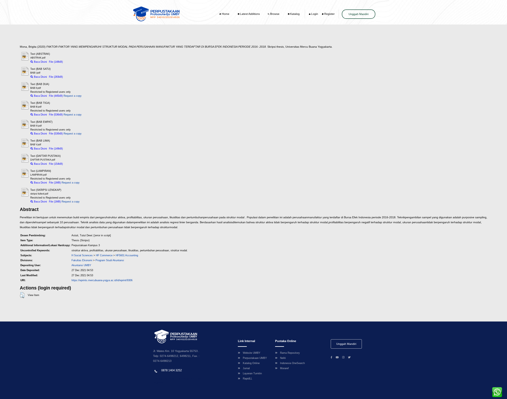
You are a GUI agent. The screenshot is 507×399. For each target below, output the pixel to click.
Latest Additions (249, 13)
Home (225, 13)
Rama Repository (290, 352)
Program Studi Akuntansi (109, 260)
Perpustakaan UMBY (255, 357)
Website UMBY (251, 352)
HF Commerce (104, 255)
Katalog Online (251, 363)
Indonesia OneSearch (292, 363)
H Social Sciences (82, 255)
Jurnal (246, 368)
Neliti (283, 357)
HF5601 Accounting (127, 255)
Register (329, 13)
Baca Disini (40, 61)
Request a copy (73, 95)
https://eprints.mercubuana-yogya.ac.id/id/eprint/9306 (101, 280)
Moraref (284, 368)
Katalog (294, 13)
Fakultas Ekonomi (81, 260)
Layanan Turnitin (252, 373)
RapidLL (247, 378)
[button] (22, 295)
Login (314, 13)
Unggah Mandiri (359, 14)
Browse (274, 13)
